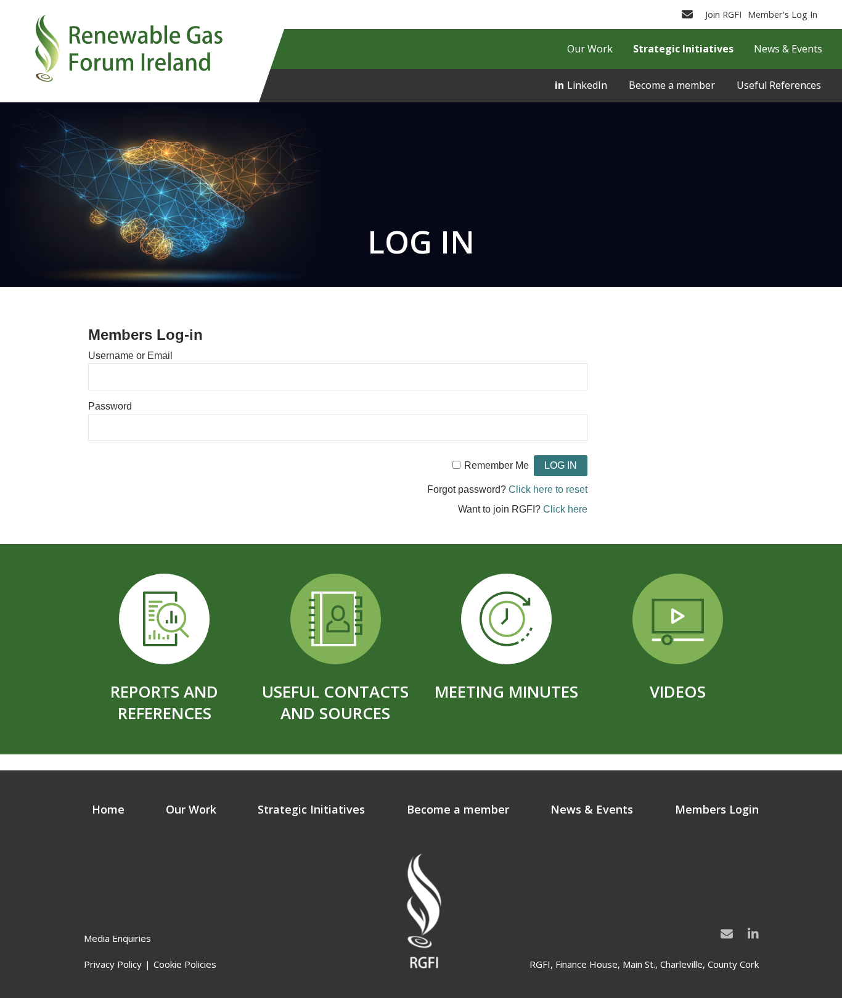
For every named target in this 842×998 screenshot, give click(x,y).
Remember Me (496, 465)
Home (108, 809)
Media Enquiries (117, 938)
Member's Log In (782, 14)
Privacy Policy (113, 964)
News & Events (591, 809)
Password (110, 406)
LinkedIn (587, 85)
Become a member (672, 85)
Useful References (779, 85)
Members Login (717, 809)
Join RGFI (723, 14)
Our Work (191, 809)
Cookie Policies (184, 964)
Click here (565, 509)
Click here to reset (548, 489)
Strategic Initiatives (311, 809)
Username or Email (130, 355)
